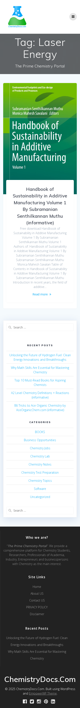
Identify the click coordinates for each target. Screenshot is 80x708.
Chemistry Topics (40, 481)
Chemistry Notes (40, 464)
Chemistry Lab (40, 456)
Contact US (37, 600)
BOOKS (40, 432)
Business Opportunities (40, 440)
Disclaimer (37, 614)
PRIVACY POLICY (37, 607)
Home (37, 587)
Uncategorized (40, 497)
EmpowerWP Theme (43, 693)
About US (37, 593)
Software (40, 489)
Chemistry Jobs (40, 448)
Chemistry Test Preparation (40, 472)
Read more (40, 294)
